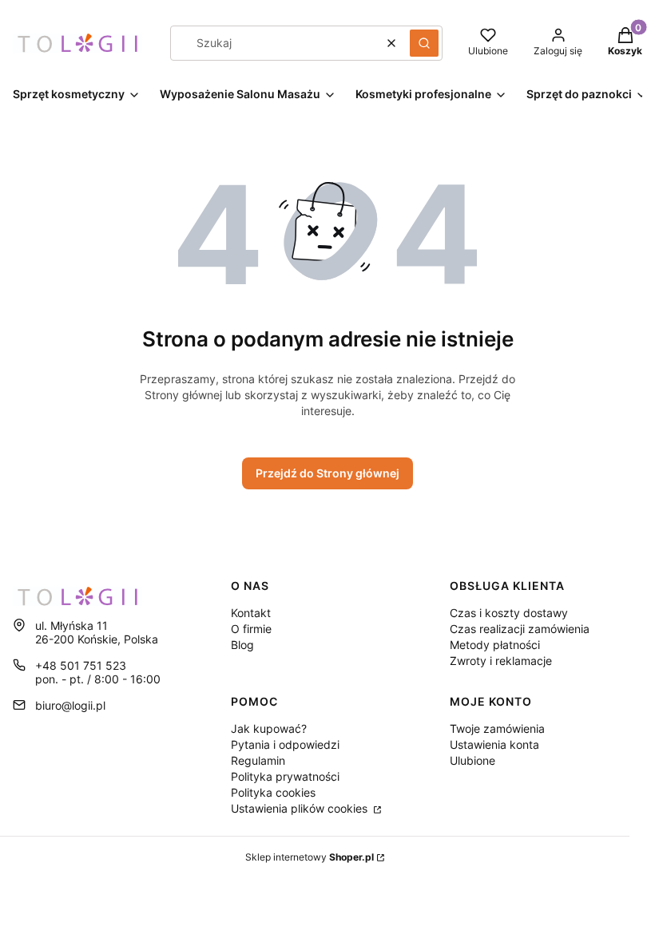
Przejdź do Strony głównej (327, 473)
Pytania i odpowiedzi (285, 744)
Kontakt (251, 612)
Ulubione (472, 760)
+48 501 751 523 (80, 665)
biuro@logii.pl (70, 705)
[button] (424, 43)
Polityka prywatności (285, 776)
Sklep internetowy (309, 857)
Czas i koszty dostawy (509, 612)
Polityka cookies (273, 792)
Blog (242, 644)
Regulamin (258, 760)
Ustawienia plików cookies (301, 808)
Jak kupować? (269, 728)
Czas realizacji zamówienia (520, 628)
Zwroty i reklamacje (501, 660)
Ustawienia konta (494, 744)
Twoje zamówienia (497, 728)
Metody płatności (495, 644)
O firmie (251, 628)
